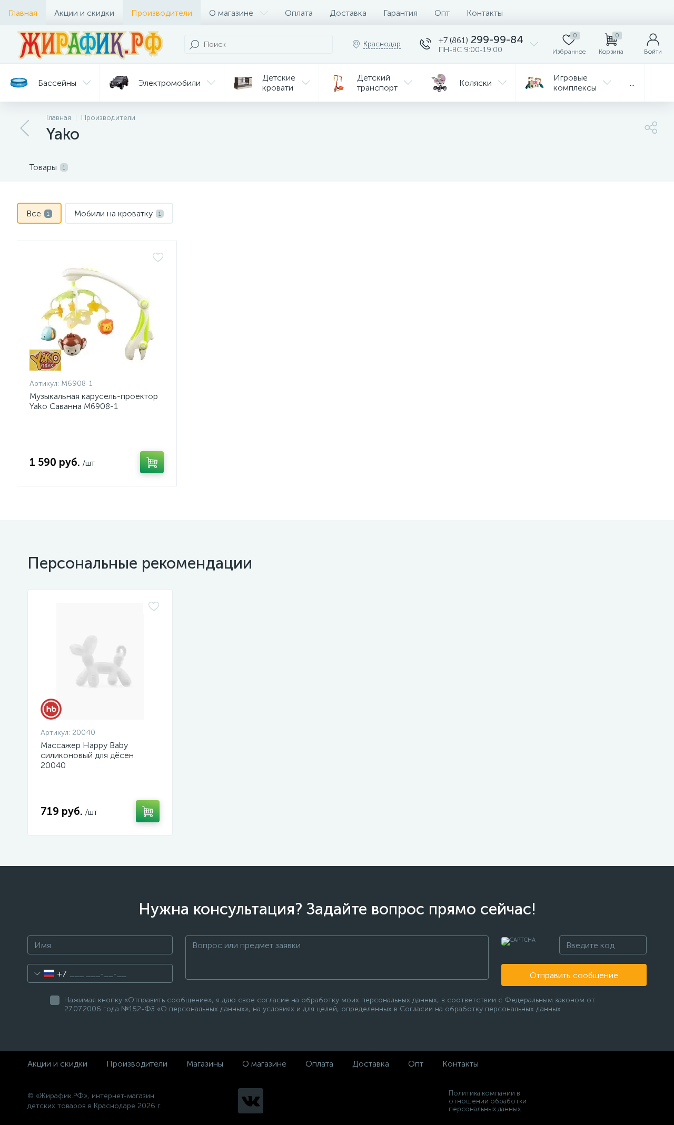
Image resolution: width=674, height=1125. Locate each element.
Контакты (485, 13)
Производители (161, 13)
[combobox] (47, 973)
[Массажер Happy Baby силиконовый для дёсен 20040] (100, 661)
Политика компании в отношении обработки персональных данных (488, 1101)
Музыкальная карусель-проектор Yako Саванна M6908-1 (93, 401)
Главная (22, 13)
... (632, 83)
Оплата (299, 13)
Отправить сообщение (574, 975)
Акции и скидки (84, 13)
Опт (442, 13)
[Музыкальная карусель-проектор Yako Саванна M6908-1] (96, 312)
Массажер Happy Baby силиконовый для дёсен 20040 (87, 755)
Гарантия (400, 13)
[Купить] (152, 462)
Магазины (204, 1064)
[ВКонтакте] (250, 1100)
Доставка (348, 13)
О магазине (231, 13)
